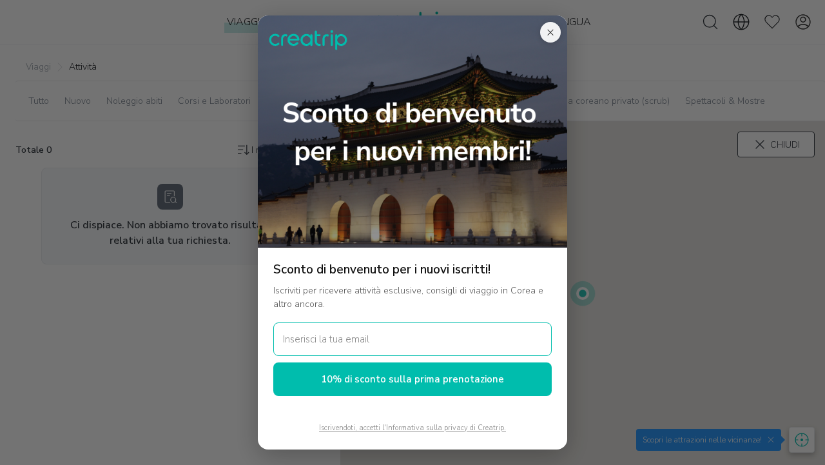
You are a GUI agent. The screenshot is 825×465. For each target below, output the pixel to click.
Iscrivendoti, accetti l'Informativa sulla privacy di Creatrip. (412, 428)
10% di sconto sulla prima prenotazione (412, 379)
